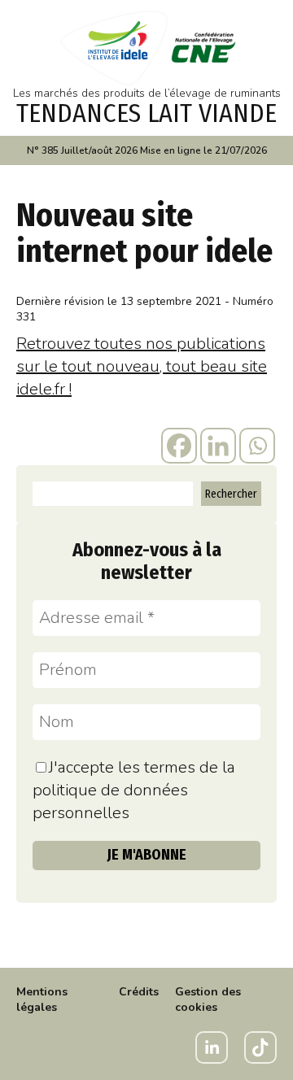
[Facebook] (179, 446)
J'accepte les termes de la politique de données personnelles (134, 790)
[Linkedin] (218, 446)
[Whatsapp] (257, 446)
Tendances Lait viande (146, 113)
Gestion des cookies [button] (208, 999)
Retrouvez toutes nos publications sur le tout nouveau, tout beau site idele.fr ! (141, 366)
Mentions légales (42, 999)
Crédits (139, 991)
